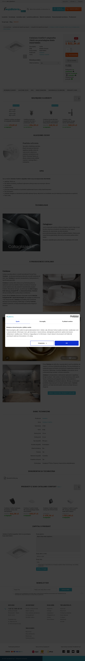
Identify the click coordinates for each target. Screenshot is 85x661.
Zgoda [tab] (18, 321)
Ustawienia (41, 343)
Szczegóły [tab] (43, 321)
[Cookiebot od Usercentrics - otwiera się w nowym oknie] (71, 316)
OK (67, 343)
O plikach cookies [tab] (67, 321)
